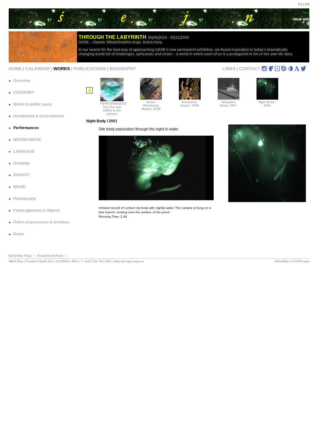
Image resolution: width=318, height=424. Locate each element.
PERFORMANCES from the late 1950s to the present (113, 108)
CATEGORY (23, 92)
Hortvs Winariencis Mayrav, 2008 (151, 105)
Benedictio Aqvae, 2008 (189, 103)
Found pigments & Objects (36, 210)
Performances (26, 128)
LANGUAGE (24, 151)
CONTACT (249, 68)
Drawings (21, 163)
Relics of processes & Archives (41, 222)
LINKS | (230, 68)
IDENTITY (21, 175)
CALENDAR (37, 68)
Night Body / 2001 (267, 103)
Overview (21, 81)
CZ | (301, 4)
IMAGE (19, 187)
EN (307, 4)
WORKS (61, 68)
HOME (15, 68)
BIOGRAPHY (123, 68)
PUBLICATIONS (90, 68)
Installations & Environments (38, 116)
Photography (24, 198)
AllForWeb (282, 261)
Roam (18, 234)
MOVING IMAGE (27, 140)
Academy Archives (50, 255)
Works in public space (32, 104)
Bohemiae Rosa (21, 255)
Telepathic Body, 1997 (228, 103)
